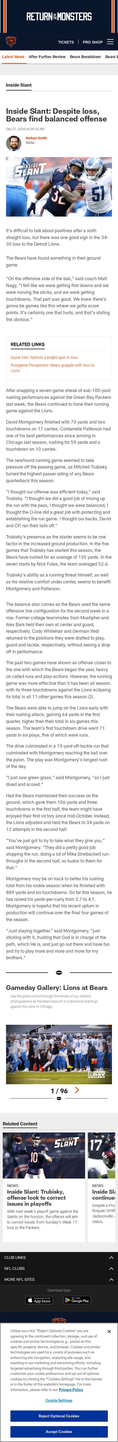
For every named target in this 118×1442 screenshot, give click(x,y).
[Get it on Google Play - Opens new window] (77, 1303)
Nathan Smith (36, 138)
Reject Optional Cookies (59, 1416)
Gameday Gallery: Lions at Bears (57, 987)
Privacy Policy (71, 1389)
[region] (59, 1382)
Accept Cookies (59, 1431)
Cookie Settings (59, 1400)
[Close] (109, 1331)
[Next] (77, 1090)
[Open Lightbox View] (59, 1063)
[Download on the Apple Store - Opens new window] (39, 1300)
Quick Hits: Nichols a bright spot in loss (44, 357)
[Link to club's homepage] (11, 39)
